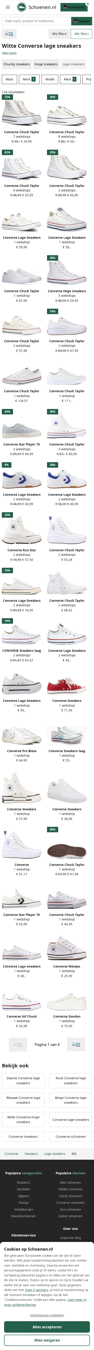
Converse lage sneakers (70, 1119)
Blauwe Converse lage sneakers (23, 1100)
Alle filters (81, 34)
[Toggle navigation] (8, 7)
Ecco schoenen (70, 1209)
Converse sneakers (23, 1136)
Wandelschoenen (23, 1216)
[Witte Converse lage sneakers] (76, 1044)
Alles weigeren (47, 1340)
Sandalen (23, 1189)
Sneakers (23, 1182)
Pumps (24, 1203)
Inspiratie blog (70, 1238)
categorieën (32, 1173)
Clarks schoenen (70, 1196)
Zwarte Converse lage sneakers (23, 1080)
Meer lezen (9, 53)
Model (49, 79)
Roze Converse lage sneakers (71, 1080)
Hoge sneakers (46, 64)
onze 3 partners (36, 1290)
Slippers (23, 1196)
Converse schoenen (71, 1136)
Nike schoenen (70, 1182)
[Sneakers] (9, 34)
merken (78, 1173)
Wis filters (59, 34)
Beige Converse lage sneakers (70, 1100)
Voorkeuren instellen (47, 1315)
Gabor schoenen (70, 1216)
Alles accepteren (47, 1327)
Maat (9, 79)
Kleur (70, 79)
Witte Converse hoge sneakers (23, 1119)
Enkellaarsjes (23, 1209)
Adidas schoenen (70, 1189)
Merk (28, 79)
